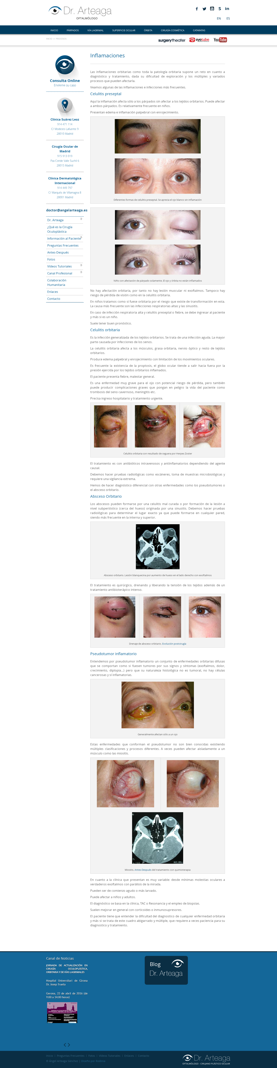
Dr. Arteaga (55, 220)
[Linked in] (227, 9)
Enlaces (52, 292)
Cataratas (199, 30)
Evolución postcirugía (174, 643)
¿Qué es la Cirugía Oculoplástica (59, 229)
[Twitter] (204, 9)
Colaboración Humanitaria (56, 282)
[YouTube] (212, 9)
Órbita (148, 30)
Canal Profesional (59, 273)
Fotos (51, 259)
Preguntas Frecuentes (63, 245)
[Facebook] (197, 9)
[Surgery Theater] (219, 9)
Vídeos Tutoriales (59, 266)
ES (228, 18)
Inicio (54, 30)
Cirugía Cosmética (172, 30)
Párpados (73, 30)
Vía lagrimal (95, 30)
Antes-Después (58, 252)
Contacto (53, 299)
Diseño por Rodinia (93, 1061)
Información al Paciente (64, 238)
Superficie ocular (123, 30)
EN (219, 18)
